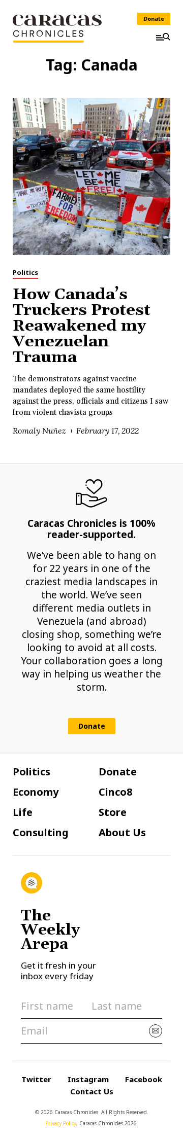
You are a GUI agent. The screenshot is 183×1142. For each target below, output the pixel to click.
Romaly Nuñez (39, 430)
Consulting (41, 833)
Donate (153, 18)
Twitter (36, 1079)
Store (113, 812)
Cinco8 (115, 792)
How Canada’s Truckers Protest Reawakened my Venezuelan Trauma (81, 326)
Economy (35, 792)
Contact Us (91, 1091)
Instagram (88, 1079)
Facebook (143, 1079)
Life (23, 812)
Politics (25, 272)
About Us (122, 833)
